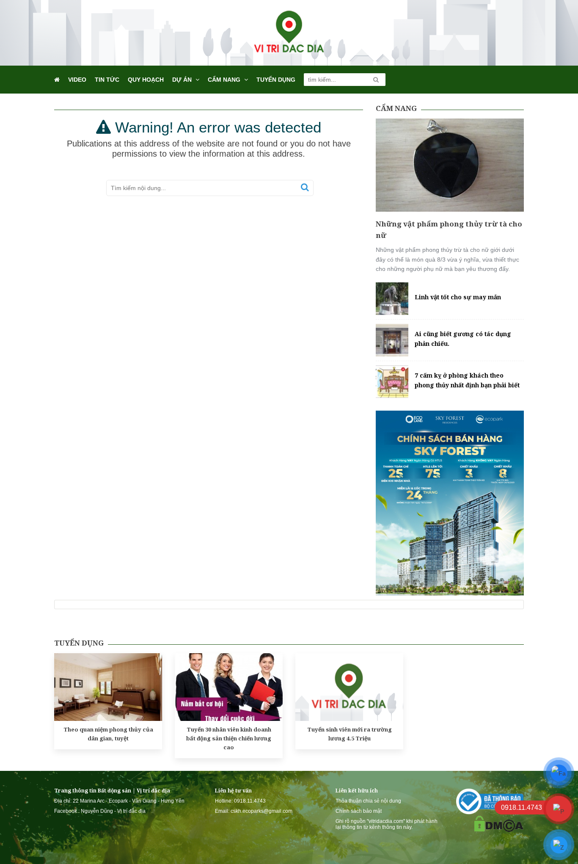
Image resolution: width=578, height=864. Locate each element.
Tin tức (107, 79)
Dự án (182, 79)
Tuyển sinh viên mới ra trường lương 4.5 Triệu (349, 734)
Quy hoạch (146, 79)
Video (77, 79)
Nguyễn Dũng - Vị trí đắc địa (113, 811)
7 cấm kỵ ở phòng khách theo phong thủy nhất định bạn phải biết (467, 380)
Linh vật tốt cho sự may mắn (458, 297)
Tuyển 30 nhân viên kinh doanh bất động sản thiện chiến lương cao (228, 738)
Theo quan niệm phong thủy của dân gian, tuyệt (108, 734)
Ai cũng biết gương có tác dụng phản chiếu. (463, 338)
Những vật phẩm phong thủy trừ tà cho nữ (449, 229)
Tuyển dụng (275, 79)
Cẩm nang (224, 79)
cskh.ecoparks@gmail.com (261, 811)
